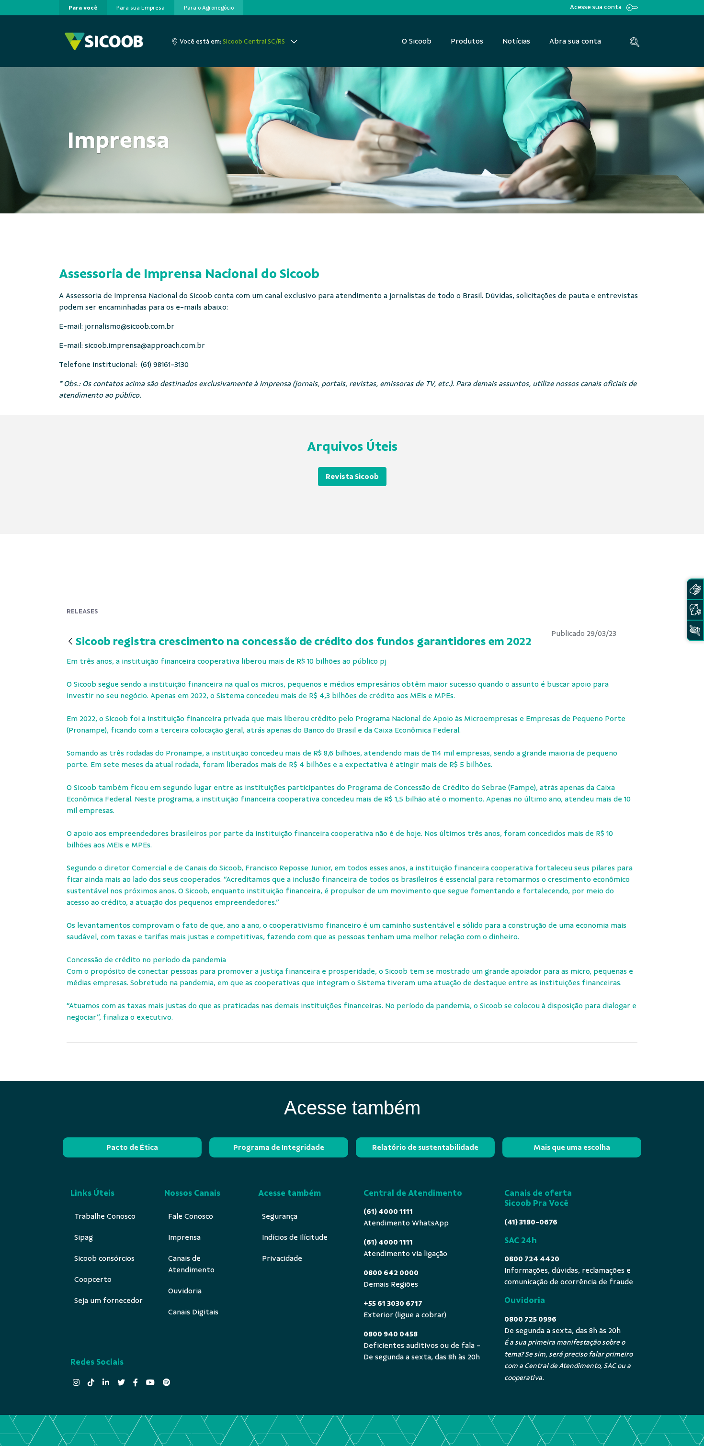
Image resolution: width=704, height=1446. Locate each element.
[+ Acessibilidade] (695, 630)
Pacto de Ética (132, 1147)
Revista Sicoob (352, 476)
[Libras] (695, 589)
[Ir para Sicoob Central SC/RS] (104, 41)
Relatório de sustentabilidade (425, 1147)
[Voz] (695, 610)
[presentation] (83, 7)
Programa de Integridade (278, 1147)
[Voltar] (70, 642)
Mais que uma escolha (572, 1147)
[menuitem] (83, 7)
